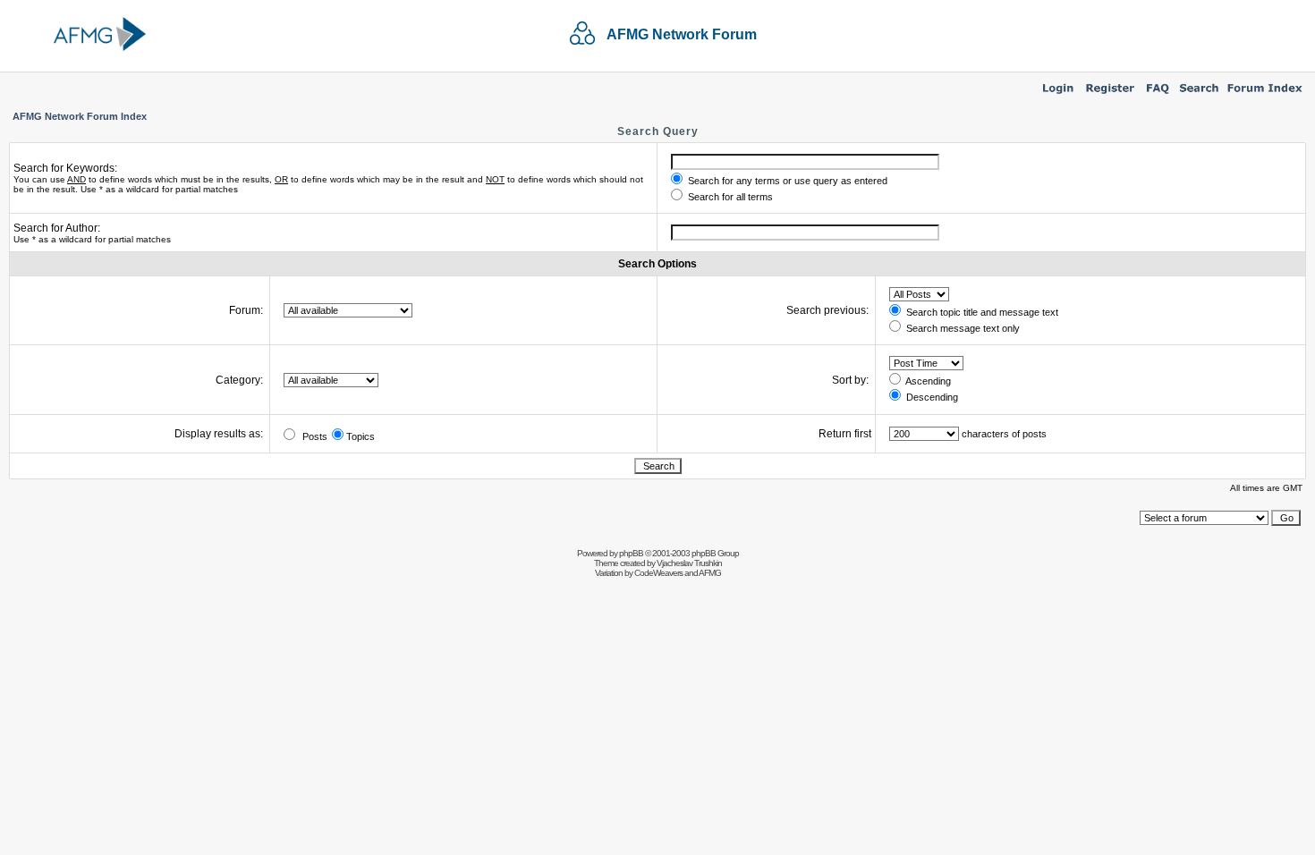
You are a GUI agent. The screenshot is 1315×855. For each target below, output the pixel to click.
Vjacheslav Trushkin (689, 563)
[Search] (1199, 94)
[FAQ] (1158, 94)
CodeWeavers (658, 573)
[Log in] (1058, 94)
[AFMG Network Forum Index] (1265, 94)
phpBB (631, 553)
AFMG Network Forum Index (80, 116)
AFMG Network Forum (682, 34)
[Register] (1110, 94)
